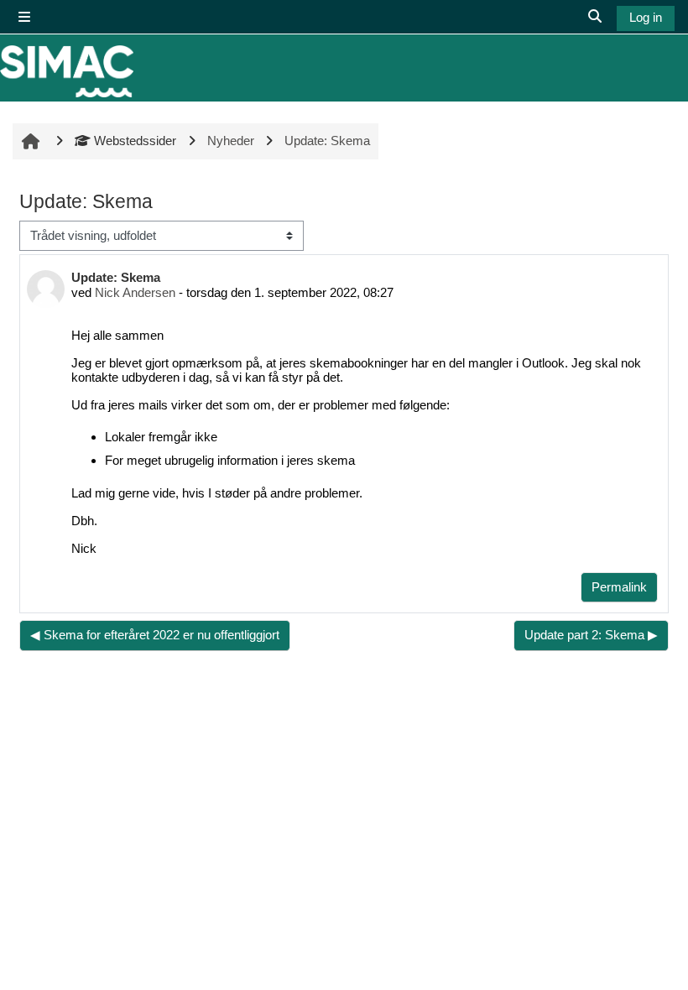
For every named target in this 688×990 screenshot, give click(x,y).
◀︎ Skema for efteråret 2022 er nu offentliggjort (154, 635)
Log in (645, 17)
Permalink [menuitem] (619, 587)
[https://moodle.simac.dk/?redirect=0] (66, 71)
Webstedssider (135, 140)
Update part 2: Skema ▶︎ (591, 635)
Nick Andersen (135, 292)
